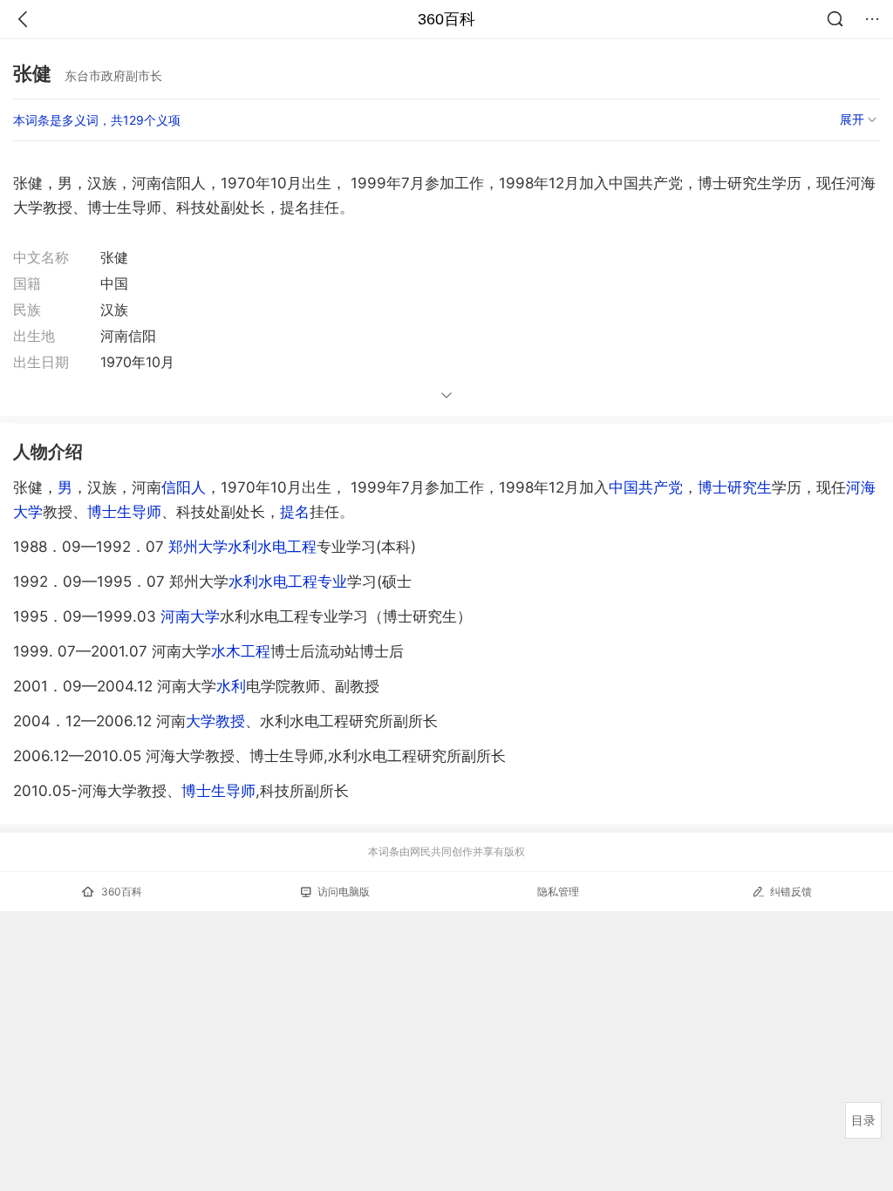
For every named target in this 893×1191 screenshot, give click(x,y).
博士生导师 (124, 512)
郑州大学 (198, 546)
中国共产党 (646, 487)
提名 (295, 512)
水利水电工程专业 (287, 581)
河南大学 (190, 616)
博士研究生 (735, 487)
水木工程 (240, 651)
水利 (231, 686)
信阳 (176, 487)
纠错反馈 (791, 891)
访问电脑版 (343, 891)
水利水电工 (272, 546)
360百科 (446, 19)
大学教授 (215, 721)
